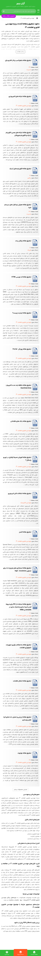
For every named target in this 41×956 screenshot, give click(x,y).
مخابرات (11, 900)
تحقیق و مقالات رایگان (8, 16)
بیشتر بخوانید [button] (20, 51)
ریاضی (29, 178)
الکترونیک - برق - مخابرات (21, 900)
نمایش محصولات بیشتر (20, 789)
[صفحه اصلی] (37, 18)
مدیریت (29, 70)
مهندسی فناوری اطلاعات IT (23, 106)
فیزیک (29, 250)
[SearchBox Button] (3, 11)
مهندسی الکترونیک (25, 503)
